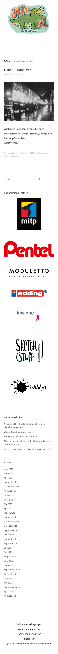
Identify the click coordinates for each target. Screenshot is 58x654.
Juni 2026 (8, 469)
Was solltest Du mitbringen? (17, 431)
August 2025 (10, 490)
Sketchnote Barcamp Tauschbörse (20, 436)
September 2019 (12, 587)
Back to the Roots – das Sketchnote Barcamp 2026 (28, 449)
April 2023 (9, 552)
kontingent (43, 153)
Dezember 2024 (11, 521)
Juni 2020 (8, 578)
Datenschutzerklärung (29, 633)
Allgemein (15, 153)
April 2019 (9, 591)
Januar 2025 (10, 517)
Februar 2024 (10, 534)
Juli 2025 (8, 495)
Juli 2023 (8, 547)
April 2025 (9, 508)
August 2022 (10, 556)
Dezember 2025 (11, 486)
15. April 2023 (9, 74)
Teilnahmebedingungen (29, 624)
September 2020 (12, 569)
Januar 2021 (10, 565)
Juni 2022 (8, 560)
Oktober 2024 (10, 525)
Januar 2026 (10, 482)
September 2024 (12, 530)
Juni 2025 (8, 499)
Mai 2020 (8, 582)
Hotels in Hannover (17, 69)
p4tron (22, 74)
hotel (37, 153)
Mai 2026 (8, 473)
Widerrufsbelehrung (29, 629)
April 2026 (9, 477)
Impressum (29, 638)
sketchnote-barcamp (11, 156)
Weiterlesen (11, 142)
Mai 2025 (8, 504)
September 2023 (12, 543)
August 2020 (10, 574)
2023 (32, 153)
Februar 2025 (10, 512)
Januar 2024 (10, 538)
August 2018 (10, 595)
